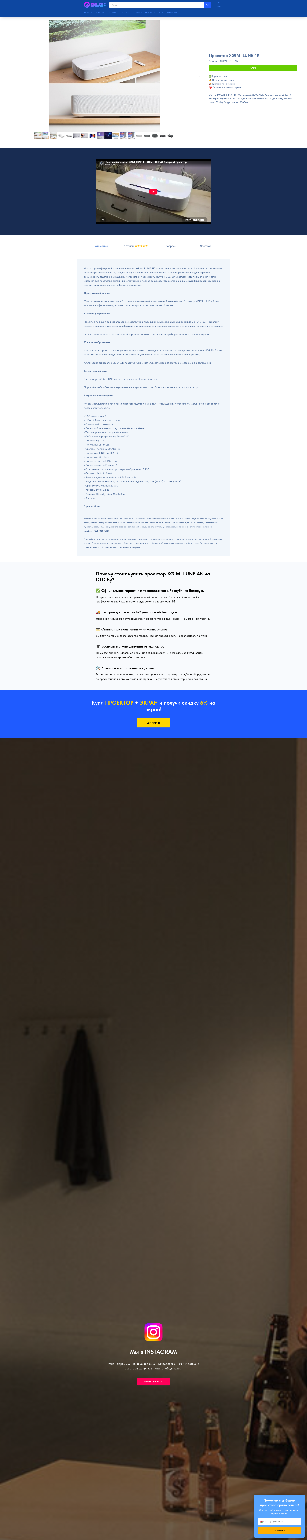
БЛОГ (161, 12)
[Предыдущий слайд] (9, 76)
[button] (219, 4)
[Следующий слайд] (200, 76)
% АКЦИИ (100, 12)
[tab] (101, 247)
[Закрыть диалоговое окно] (302, 1497)
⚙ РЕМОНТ (172, 12)
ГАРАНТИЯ (137, 12)
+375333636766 (101, 531)
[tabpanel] (153, 410)
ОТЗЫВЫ (112, 12)
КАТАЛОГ (88, 12)
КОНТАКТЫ (150, 12)
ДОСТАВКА (124, 12)
